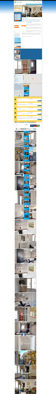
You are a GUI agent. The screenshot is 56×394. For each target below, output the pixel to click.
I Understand (32, 0)
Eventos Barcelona (40, 4)
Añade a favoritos (16, 39)
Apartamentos (29, 4)
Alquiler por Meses (32, 4)
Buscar (41, 1)
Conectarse (41, 2)
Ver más (38, 100)
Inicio (26, 4)
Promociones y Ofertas (36, 4)
